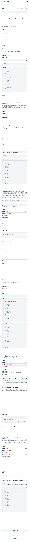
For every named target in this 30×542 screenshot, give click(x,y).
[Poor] (24, 515)
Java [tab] (7, 234)
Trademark (13, 539)
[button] (28, 1)
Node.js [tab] (5, 234)
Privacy (13, 535)
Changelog (13, 532)
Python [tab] (10, 234)
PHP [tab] (12, 234)
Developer (6, 1)
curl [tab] (3, 234)
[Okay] (25, 515)
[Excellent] (26, 515)
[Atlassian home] (1, 1)
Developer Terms (14, 538)
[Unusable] (23, 515)
